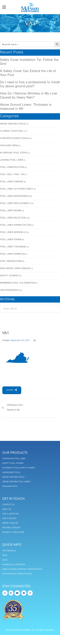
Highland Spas (9, 146)
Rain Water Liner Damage (15, 269)
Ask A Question (10, 514)
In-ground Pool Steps (13, 153)
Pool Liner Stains (10, 240)
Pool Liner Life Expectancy (16, 189)
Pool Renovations (11, 261)
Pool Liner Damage (11, 182)
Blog (5, 560)
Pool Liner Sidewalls (13, 232)
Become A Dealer (11, 528)
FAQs (4, 555)
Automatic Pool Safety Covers (18, 468)
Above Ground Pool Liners (16, 482)
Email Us (6, 509)
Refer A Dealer (10, 523)
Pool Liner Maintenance (15, 196)
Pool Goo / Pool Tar (12, 175)
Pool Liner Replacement (15, 203)
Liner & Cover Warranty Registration (22, 569)
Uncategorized (9, 290)
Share (10, 390)
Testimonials (9, 551)
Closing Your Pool (11, 131)
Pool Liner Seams (10, 211)
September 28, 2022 (20, 340)
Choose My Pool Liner (13, 458)
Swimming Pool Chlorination (17, 283)
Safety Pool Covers (13, 463)
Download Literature (13, 564)
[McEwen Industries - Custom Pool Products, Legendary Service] (30, 7)
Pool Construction (12, 167)
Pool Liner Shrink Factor (15, 225)
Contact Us (8, 504)
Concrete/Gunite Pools (14, 138)
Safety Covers (9, 276)
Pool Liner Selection (13, 218)
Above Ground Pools (13, 124)
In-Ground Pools (11, 472)
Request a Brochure (13, 532)
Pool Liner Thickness (13, 247)
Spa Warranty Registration (17, 574)
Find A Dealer (9, 518)
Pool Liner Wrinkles (12, 254)
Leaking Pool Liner (11, 160)
